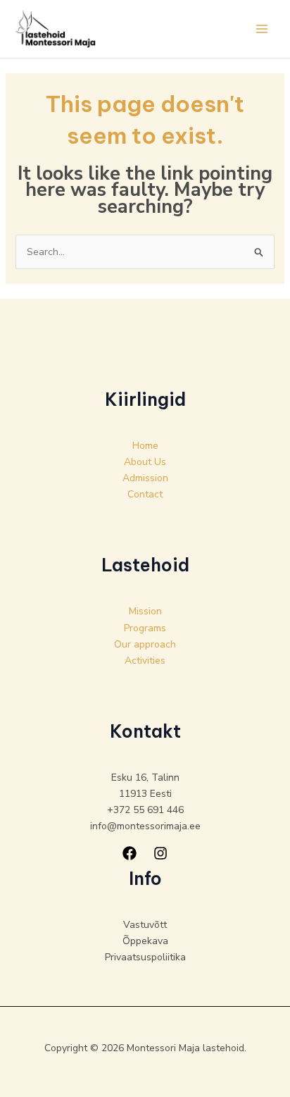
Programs (145, 628)
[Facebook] (129, 853)
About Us (145, 462)
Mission (145, 611)
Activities (145, 660)
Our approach (145, 644)
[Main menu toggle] (261, 28)
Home (145, 445)
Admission (145, 478)
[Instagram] (160, 853)
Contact (145, 494)
